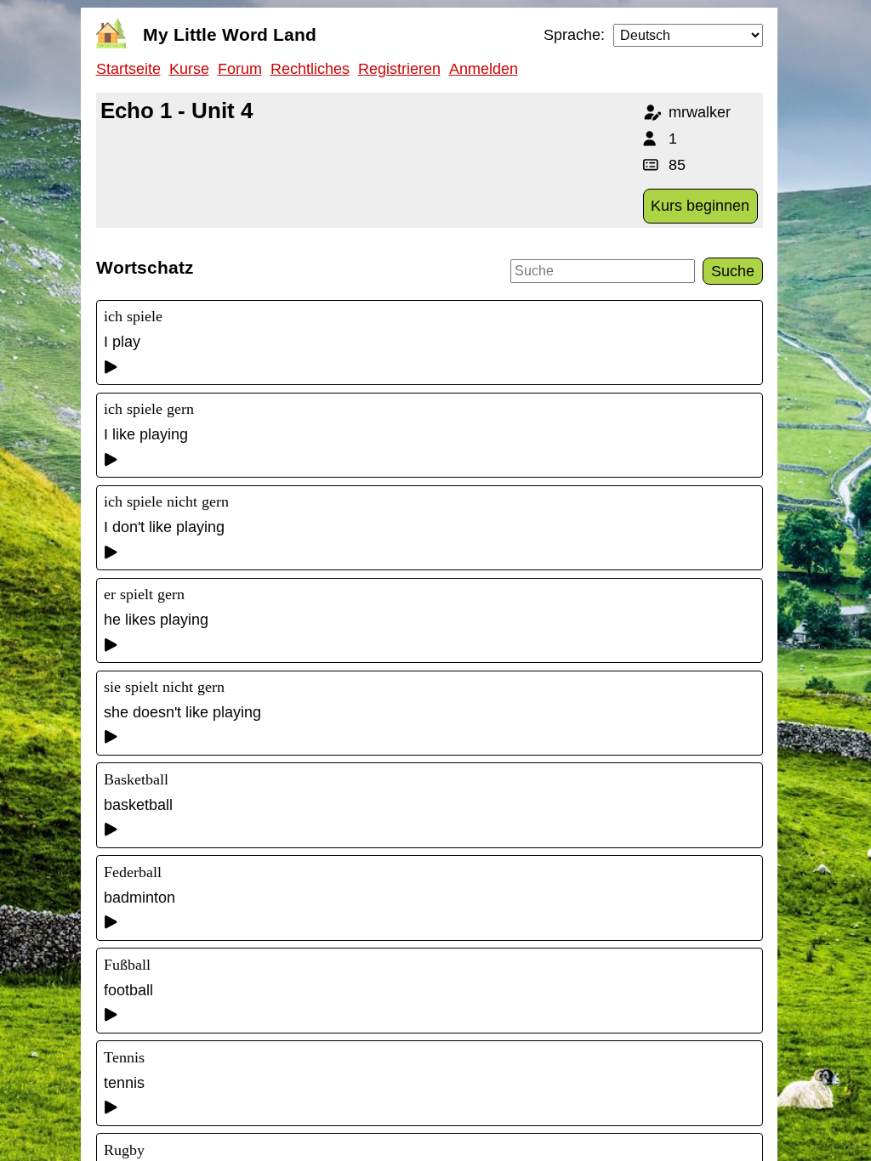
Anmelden (483, 68)
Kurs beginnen (700, 205)
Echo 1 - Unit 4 (176, 110)
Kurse (189, 68)
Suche (732, 271)
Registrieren (399, 68)
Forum (240, 68)
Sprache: (574, 34)
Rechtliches (310, 68)
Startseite (128, 68)
